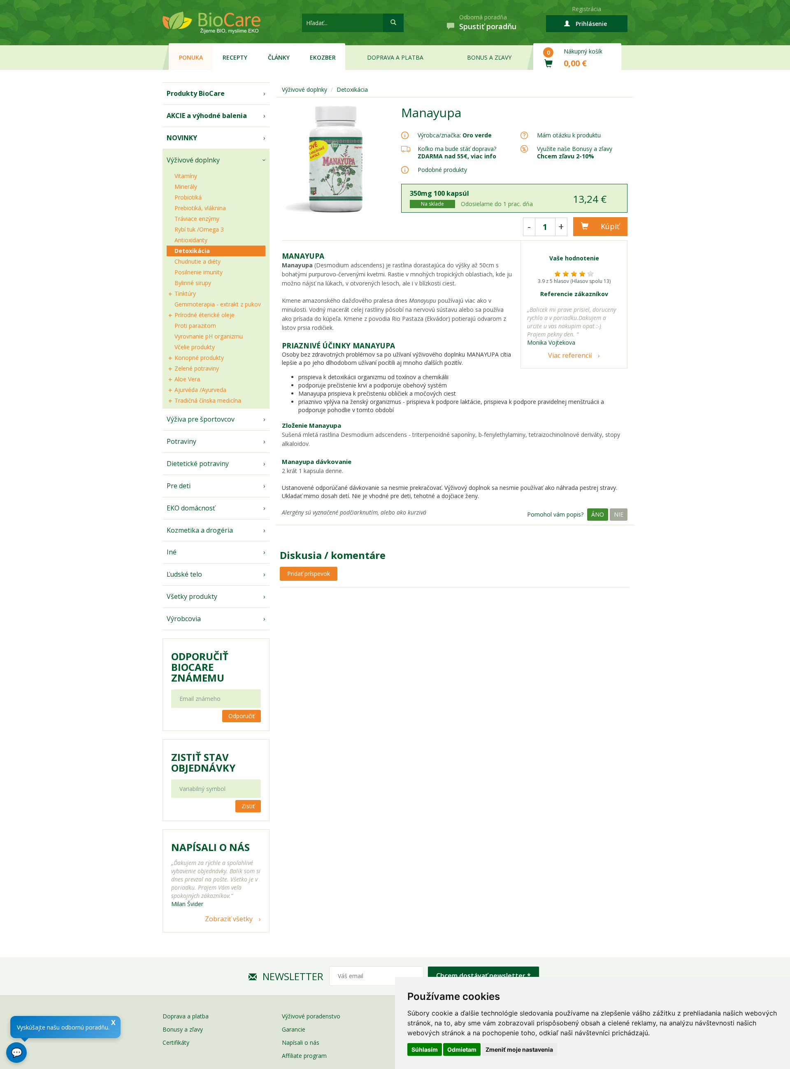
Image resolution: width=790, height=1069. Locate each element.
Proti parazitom (195, 325)
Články (279, 57)
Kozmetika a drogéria (200, 530)
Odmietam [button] (461, 1049)
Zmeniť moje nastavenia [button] (519, 1049)
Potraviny (181, 441)
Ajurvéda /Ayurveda (200, 390)
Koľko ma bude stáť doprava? (457, 149)
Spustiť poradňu (487, 26)
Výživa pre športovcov (201, 419)
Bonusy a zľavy (183, 1029)
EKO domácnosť (191, 507)
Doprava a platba (395, 57)
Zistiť (248, 806)
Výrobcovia (184, 618)
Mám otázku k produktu (569, 135)
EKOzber (323, 57)
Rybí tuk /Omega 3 (199, 229)
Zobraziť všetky (229, 918)
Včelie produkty (194, 347)
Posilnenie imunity (198, 272)
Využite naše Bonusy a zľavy (574, 152)
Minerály (185, 186)
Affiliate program (304, 1056)
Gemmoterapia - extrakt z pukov (217, 304)
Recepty (235, 57)
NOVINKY (182, 137)
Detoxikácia (192, 251)
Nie (618, 514)
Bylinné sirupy (192, 283)
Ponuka (191, 57)
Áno (597, 514)
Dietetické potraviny (198, 463)
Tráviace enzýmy (196, 219)
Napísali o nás (300, 1042)
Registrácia (586, 9)
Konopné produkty (199, 358)
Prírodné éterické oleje (204, 315)
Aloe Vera (187, 379)
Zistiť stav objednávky (203, 762)
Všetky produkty (192, 596)
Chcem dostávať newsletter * (483, 975)
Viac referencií (570, 355)
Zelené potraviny (196, 368)
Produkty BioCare (196, 93)
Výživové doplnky (193, 160)
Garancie (293, 1029)
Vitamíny (185, 176)
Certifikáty (176, 1042)
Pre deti (179, 485)
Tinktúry (185, 293)
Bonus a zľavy (489, 57)
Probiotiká (188, 197)
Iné (172, 552)
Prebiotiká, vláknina (200, 208)
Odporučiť (241, 716)
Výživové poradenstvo (311, 1016)
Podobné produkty (442, 170)
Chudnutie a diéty (197, 261)
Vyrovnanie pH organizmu (208, 336)
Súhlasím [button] (424, 1049)
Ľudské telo (184, 574)
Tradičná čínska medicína (207, 400)
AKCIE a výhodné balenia (207, 115)
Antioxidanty (190, 240)
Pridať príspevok (308, 573)
